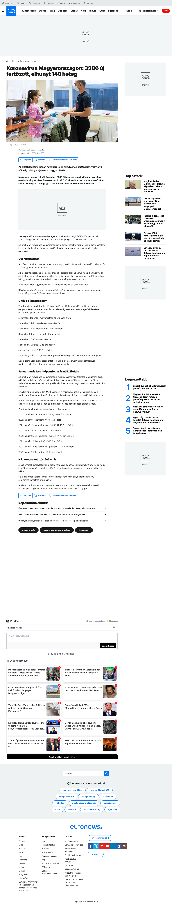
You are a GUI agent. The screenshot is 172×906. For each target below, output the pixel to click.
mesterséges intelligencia (84, 803)
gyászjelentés (110, 803)
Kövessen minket (49, 856)
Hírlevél (94, 854)
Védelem (72, 809)
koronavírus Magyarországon (57, 530)
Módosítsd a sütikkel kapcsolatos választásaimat (74, 882)
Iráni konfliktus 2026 (99, 790)
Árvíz (57, 809)
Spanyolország (89, 796)
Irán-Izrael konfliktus (72, 790)
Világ (52, 10)
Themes (22, 836)
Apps (44, 860)
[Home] (7, 61)
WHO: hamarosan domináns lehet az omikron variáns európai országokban (51, 514)
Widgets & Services (50, 863)
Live (166, 11)
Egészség (113, 10)
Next (83, 10)
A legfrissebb (29, 10)
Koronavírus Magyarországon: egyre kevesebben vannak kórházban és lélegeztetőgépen (57, 508)
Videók (22, 871)
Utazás (74, 10)
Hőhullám (60, 803)
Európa (42, 10)
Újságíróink (23, 878)
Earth (102, 10)
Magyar (8, 3)
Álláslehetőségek (72, 869)
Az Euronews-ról (72, 841)
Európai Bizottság (92, 809)
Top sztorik (134, 176)
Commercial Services (74, 845)
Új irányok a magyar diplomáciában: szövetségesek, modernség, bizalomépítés (53, 521)
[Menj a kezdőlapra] (11, 11)
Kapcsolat (69, 865)
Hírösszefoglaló (48, 845)
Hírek (13, 61)
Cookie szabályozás (73, 855)
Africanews (46, 867)
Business (62, 10)
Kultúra (92, 10)
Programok (23, 874)
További (68, 836)
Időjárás (45, 848)
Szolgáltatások (48, 836)
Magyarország (30, 61)
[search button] (85, 3)
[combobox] (98, 3)
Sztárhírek (108, 796)
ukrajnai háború (66, 796)
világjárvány (84, 530)
